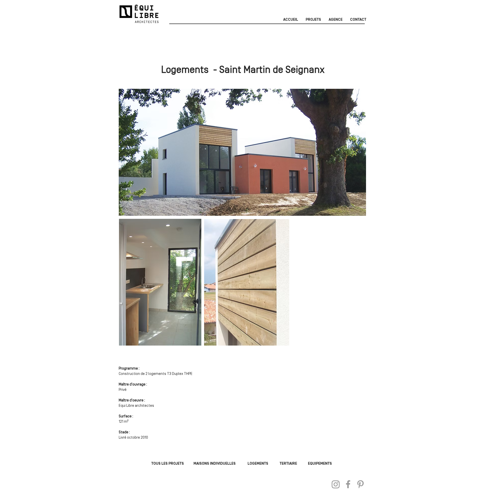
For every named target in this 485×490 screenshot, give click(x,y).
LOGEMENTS (258, 463)
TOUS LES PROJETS (167, 463)
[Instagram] (335, 484)
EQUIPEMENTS (320, 463)
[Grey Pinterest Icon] (360, 484)
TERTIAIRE (288, 463)
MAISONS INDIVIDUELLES (214, 463)
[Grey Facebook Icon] (348, 484)
